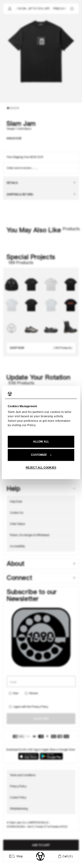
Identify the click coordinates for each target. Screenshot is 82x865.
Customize (39, 455)
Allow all (41, 441)
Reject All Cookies (41, 467)
